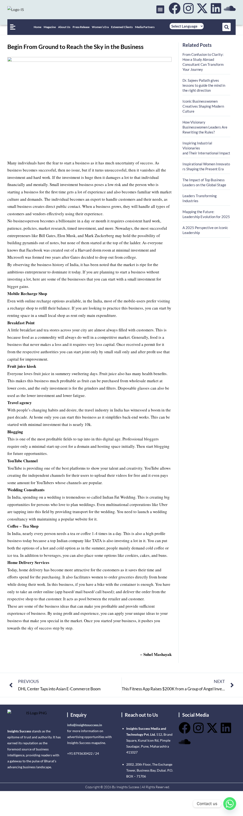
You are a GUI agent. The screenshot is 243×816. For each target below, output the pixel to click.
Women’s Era (100, 27)
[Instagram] (188, 8)
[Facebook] (175, 8)
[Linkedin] (216, 8)
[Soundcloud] (230, 8)
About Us (64, 27)
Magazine (50, 27)
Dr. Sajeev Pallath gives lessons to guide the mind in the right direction (203, 85)
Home (37, 27)
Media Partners (144, 27)
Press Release (81, 27)
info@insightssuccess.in (84, 725)
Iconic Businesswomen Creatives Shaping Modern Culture (203, 106)
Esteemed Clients (122, 27)
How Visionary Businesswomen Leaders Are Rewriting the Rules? (204, 127)
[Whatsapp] (229, 803)
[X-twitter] (202, 8)
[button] (160, 9)
